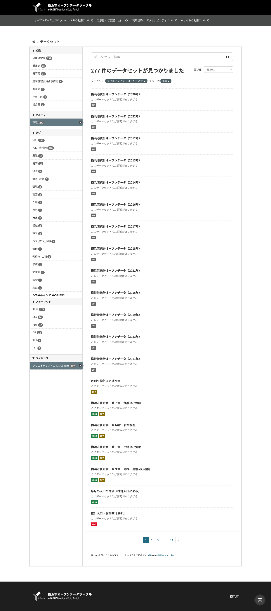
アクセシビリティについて (161, 20)
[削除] (145, 81)
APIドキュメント (164, 555)
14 (171, 540)
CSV (94, 391)
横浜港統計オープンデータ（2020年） (116, 94)
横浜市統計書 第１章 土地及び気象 (116, 447)
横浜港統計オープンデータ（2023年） (116, 336)
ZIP (93, 105)
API (149, 555)
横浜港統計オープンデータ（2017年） (116, 226)
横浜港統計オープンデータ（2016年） (116, 204)
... (164, 540)
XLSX (94, 414)
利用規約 (137, 20)
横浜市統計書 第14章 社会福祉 (113, 425)
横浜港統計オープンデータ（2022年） (116, 116)
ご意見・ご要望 (106, 20)
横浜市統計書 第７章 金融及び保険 (116, 403)
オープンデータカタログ (48, 20)
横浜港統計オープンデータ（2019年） (116, 314)
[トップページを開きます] (62, 7)
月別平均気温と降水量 (105, 380)
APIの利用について (82, 20)
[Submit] (228, 56)
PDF (94, 524)
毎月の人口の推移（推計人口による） (116, 491)
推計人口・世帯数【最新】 (108, 513)
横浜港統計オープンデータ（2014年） (116, 182)
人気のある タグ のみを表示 (48, 295)
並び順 (197, 69)
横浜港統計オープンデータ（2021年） (116, 270)
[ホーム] (33, 41)
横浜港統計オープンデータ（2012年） (116, 138)
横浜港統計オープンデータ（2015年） (116, 292)
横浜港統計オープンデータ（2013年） (116, 160)
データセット (50, 41)
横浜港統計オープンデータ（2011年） (116, 358)
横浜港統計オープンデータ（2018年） (116, 248)
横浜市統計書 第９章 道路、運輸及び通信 (120, 469)
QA (127, 20)
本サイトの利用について (195, 20)
